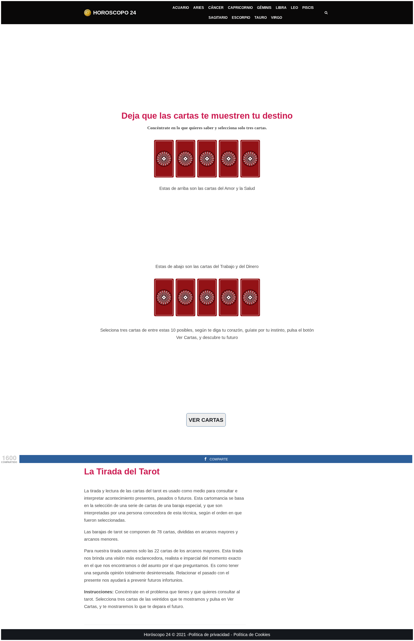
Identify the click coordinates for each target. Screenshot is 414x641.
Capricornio (240, 7)
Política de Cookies (252, 634)
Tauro (260, 17)
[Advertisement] (207, 65)
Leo (294, 7)
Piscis (308, 7)
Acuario (180, 7)
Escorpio (241, 17)
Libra (281, 7)
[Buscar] (326, 12)
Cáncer (216, 7)
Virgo (276, 17)
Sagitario (218, 17)
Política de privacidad (209, 634)
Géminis (264, 7)
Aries (198, 7)
